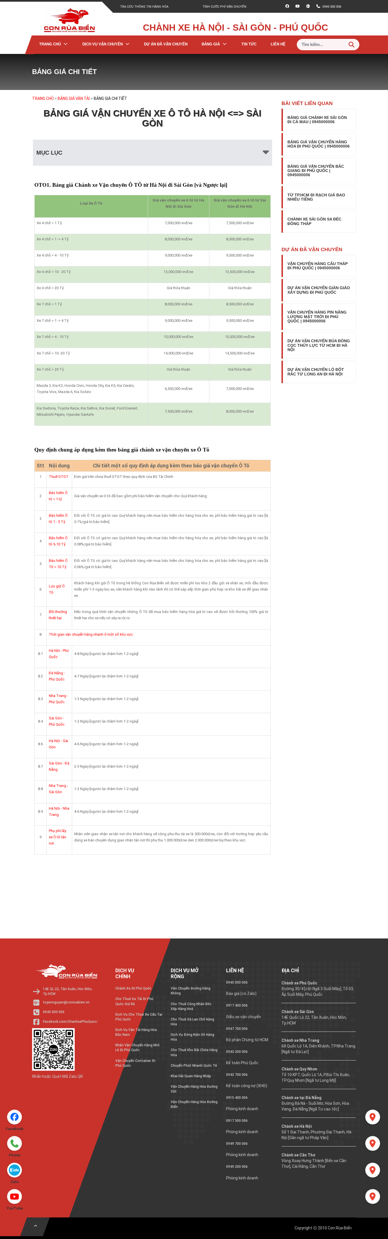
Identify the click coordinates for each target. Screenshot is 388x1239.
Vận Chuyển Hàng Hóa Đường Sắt (194, 1089)
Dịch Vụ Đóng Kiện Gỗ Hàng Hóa (192, 1037)
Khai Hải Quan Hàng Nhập (191, 1076)
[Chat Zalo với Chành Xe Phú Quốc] (14, 1168)
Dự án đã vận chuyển (165, 44)
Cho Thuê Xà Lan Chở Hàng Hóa (192, 1021)
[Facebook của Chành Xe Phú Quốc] (287, 6)
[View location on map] (372, 1115)
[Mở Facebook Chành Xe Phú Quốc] (14, 1115)
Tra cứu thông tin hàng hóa (144, 7)
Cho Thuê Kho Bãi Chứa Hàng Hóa (194, 1052)
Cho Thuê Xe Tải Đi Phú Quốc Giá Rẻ (134, 1001)
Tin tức (248, 44)
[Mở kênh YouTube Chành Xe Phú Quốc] (14, 1195)
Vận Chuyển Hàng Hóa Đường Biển (194, 1104)
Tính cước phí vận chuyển (224, 7)
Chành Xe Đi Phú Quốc (133, 988)
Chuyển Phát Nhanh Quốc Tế (194, 1066)
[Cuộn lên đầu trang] (35, 1226)
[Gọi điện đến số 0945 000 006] (14, 1142)
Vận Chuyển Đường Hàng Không (190, 990)
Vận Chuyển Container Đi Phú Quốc (135, 1063)
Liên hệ (278, 44)
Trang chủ (50, 44)
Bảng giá (211, 44)
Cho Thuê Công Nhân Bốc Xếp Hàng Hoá (191, 1006)
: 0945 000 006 (331, 8)
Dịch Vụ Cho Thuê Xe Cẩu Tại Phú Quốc (138, 1017)
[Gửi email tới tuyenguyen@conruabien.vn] (308, 6)
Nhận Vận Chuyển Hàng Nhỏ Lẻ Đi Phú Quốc (137, 1047)
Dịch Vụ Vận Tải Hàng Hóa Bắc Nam (136, 1032)
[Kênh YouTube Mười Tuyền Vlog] (297, 6)
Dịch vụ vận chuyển (102, 44)
